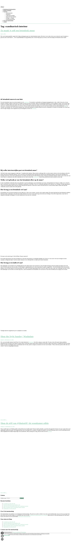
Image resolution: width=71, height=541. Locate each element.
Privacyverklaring (16, 532)
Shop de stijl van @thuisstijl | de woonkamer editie (25, 423)
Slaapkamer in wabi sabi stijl (9, 508)
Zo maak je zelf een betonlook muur (18, 30)
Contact (5, 21)
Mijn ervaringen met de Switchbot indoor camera (14, 507)
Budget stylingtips (7, 10)
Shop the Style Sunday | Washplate (17, 336)
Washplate (31, 342)
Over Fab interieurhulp (8, 20)
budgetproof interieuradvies (24, 516)
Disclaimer (23, 532)
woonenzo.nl (36, 177)
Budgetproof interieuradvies (9, 9)
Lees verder (4, 419)
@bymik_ (34, 108)
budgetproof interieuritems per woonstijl (38, 515)
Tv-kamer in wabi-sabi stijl (9, 503)
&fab (35, 3)
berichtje (50, 431)
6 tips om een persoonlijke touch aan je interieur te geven (15, 506)
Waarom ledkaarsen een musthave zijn (11, 504)
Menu (2, 6)
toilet (65, 106)
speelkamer (26, 102)
